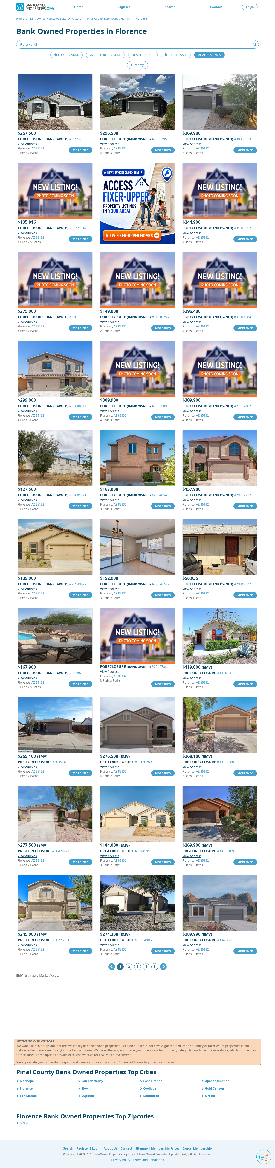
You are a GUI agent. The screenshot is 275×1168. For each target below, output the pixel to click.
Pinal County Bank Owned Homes (108, 18)
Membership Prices (165, 1148)
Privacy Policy (120, 1160)
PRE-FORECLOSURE (107, 55)
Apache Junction (217, 1081)
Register (83, 1148)
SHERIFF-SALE (177, 55)
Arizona (77, 18)
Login (250, 7)
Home (78, 7)
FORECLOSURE (68, 55)
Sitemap (141, 1148)
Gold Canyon (214, 1088)
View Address (27, 144)
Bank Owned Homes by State (48, 18)
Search (170, 7)
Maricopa (27, 1081)
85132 (24, 1123)
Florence (26, 1088)
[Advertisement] (137, 1008)
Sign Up (124, 7)
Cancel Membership (197, 1148)
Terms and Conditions (148, 1160)
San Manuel (29, 1096)
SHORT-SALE (144, 55)
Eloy (85, 1088)
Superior (88, 1096)
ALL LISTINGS (211, 55)
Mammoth (151, 1096)
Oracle (210, 1096)
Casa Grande (152, 1081)
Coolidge (149, 1088)
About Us (110, 1148)
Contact (216, 7)
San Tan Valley (92, 1081)
